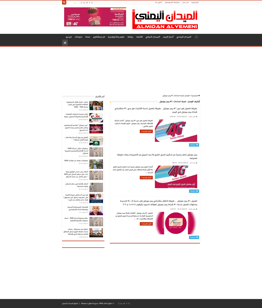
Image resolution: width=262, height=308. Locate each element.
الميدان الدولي (153, 37)
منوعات (78, 37)
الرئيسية (195, 2)
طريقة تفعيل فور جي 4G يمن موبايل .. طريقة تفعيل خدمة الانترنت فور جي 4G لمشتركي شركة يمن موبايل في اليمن (156, 110)
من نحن (185, 2)
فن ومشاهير (99, 37)
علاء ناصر (193, 163)
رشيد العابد (192, 116)
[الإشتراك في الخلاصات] (110, 102)
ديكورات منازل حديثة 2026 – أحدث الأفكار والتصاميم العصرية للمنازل (76, 151)
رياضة (130, 37)
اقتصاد (139, 37)
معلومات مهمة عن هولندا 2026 (76, 160)
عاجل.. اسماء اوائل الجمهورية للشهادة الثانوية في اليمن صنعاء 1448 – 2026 (77, 105)
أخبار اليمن (168, 37)
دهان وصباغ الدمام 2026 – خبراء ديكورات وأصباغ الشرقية (76, 219)
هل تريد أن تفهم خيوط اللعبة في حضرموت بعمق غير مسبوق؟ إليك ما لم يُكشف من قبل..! (75, 197)
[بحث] (64, 2)
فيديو (69, 37)
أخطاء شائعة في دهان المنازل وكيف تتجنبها (76, 185)
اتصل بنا (158, 2)
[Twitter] (87, 2)
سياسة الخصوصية (172, 2)
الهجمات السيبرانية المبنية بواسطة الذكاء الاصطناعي (77, 208)
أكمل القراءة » (146, 131)
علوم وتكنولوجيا (116, 37)
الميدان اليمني (183, 37)
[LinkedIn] (84, 2)
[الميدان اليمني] (165, 20)
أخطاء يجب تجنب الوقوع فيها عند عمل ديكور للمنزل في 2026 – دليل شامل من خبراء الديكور (76, 174)
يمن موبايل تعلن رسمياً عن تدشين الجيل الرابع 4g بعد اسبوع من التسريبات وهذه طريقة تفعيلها (157, 156)
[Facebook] (89, 2)
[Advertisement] (131, 69)
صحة (87, 37)
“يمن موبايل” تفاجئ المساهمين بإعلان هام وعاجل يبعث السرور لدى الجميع (76, 128)
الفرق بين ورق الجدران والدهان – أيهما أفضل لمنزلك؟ (76, 138)
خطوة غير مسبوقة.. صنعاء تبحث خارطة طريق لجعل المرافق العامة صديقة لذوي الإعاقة (75, 232)
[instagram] (82, 2)
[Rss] (92, 2)
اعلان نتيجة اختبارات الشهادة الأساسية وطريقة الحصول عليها (76, 115)
